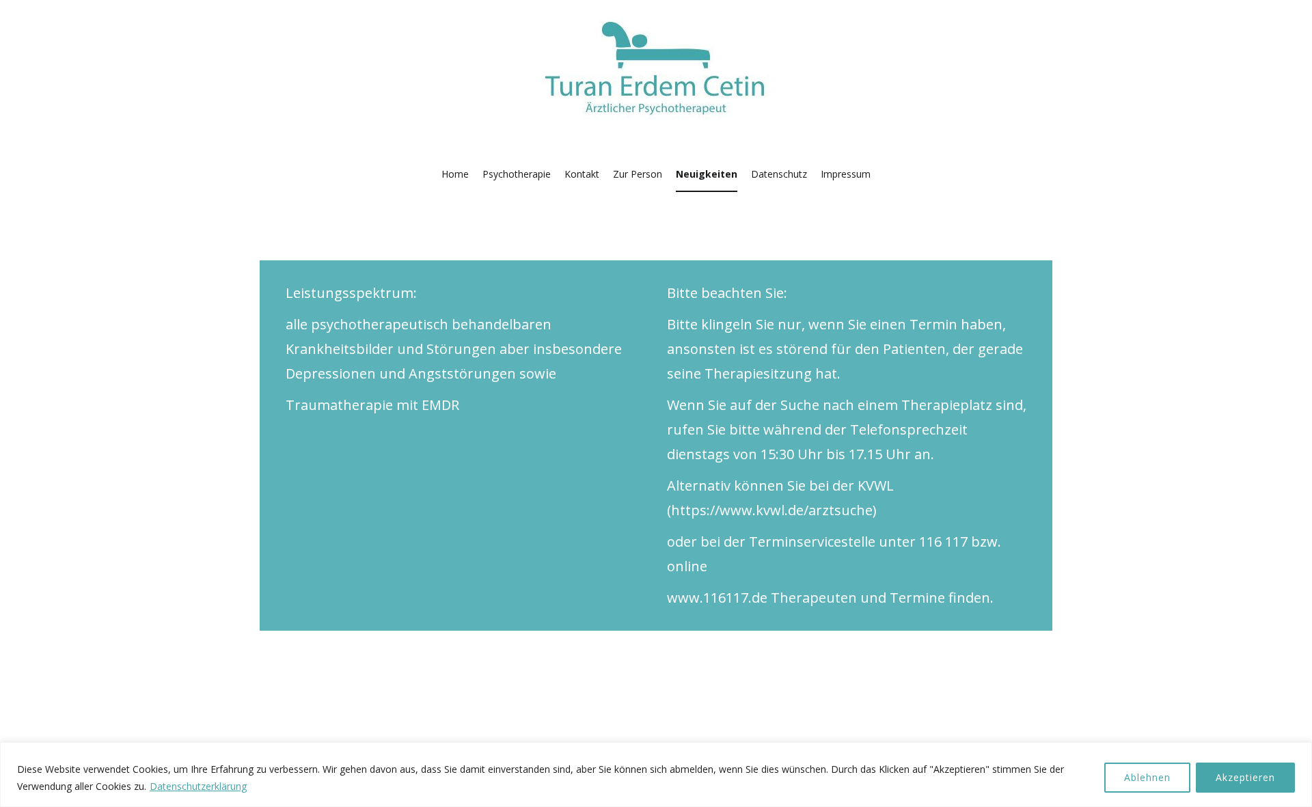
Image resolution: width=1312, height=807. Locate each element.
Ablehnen (1147, 777)
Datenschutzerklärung (198, 786)
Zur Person (637, 173)
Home (455, 173)
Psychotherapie (516, 173)
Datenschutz (779, 173)
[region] (656, 774)
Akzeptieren (1245, 777)
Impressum (846, 173)
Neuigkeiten (706, 173)
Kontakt (581, 173)
